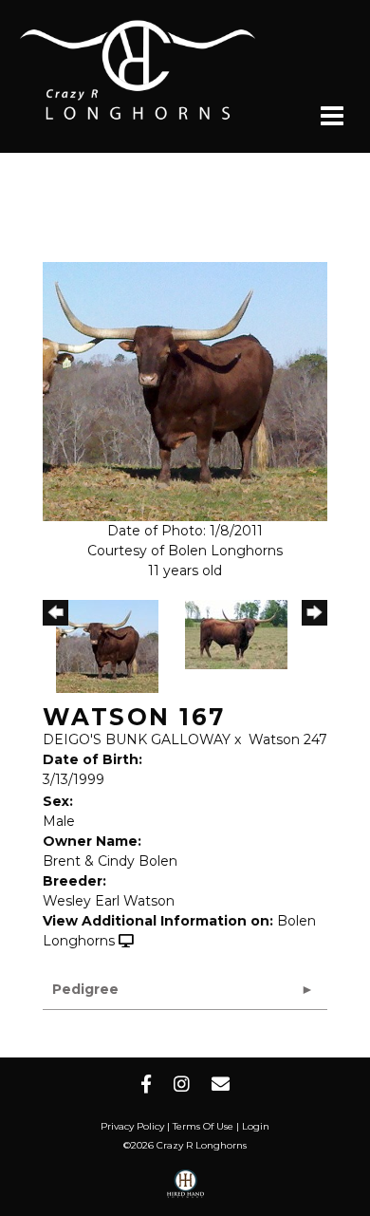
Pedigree (85, 989)
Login (255, 1126)
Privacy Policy (132, 1126)
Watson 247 (288, 739)
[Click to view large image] (185, 390)
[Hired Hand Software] (185, 1190)
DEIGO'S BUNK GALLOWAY (137, 739)
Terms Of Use (203, 1126)
